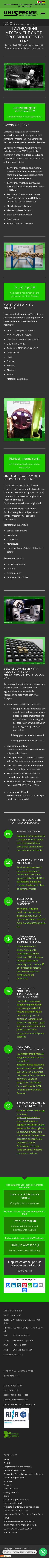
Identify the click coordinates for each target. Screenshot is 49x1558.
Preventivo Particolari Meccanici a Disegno (23, 1474)
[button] (43, 1552)
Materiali (8, 1481)
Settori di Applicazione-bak (16, 1499)
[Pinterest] (35, 1551)
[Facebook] (19, 1551)
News (6, 1517)
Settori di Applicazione (14, 1477)
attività (28, 147)
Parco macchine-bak (13, 1503)
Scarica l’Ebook (10, 1532)
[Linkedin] (23, 1551)
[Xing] (27, 1551)
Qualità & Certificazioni (14, 1470)
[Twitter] (31, 1551)
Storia (6, 1495)
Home (11, 23)
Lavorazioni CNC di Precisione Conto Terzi (23, 1514)
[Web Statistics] (5, 1556)
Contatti (7, 1463)
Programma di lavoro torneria (17, 1466)
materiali (25, 314)
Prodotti (8, 1485)
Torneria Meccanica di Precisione (19, 1521)
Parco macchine (11, 1488)
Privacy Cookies (11, 1492)
